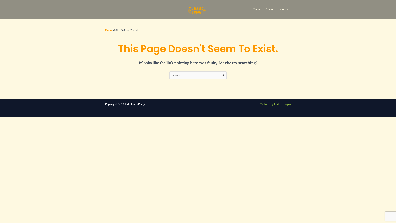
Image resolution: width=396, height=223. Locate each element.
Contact (269, 9)
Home (256, 9)
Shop (282, 9)
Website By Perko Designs (275, 104)
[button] (286, 9)
